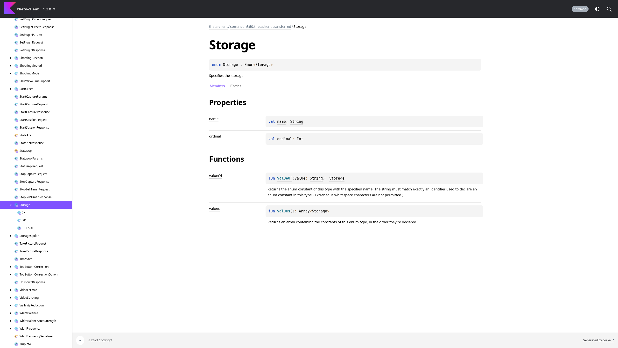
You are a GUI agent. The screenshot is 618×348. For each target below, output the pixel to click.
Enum (249, 64)
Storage (230, 64)
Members (217, 86)
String (296, 121)
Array (304, 211)
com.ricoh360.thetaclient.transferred (260, 26)
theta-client (218, 26)
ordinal (284, 139)
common (580, 9)
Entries (235, 86)
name (281, 121)
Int (300, 139)
